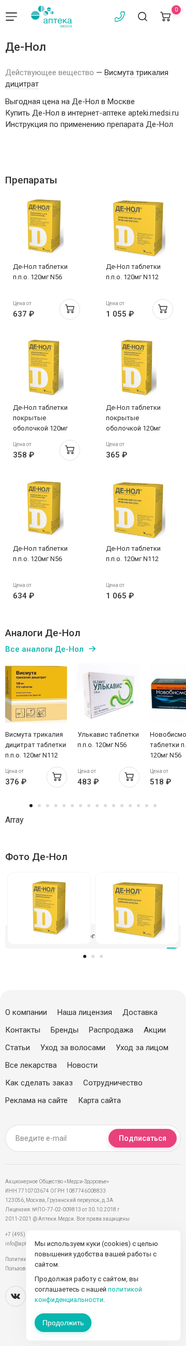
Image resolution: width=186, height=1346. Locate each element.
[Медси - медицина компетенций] (51, 16)
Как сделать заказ (39, 1082)
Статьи (17, 1047)
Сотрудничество (113, 1082)
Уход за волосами (72, 1047)
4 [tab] (55, 805)
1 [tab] (31, 805)
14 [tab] (138, 805)
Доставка (140, 1012)
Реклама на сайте (36, 1100)
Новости (82, 1065)
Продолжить (63, 1323)
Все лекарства (31, 1065)
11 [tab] (113, 805)
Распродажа (111, 1030)
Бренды (65, 1030)
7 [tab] (80, 805)
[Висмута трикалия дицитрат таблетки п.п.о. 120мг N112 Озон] (36, 694)
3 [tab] (47, 805)
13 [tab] (130, 805)
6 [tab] (72, 805)
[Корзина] (165, 16)
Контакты (22, 1030)
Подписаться (142, 1138)
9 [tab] (97, 805)
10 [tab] (105, 805)
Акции (155, 1030)
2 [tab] (39, 805)
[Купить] (69, 309)
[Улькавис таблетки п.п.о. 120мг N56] (109, 694)
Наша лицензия (84, 1012)
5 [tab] (64, 805)
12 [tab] (121, 805)
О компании (26, 1012)
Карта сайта (99, 1100)
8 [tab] (88, 805)
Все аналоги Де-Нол (44, 649)
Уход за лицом (142, 1047)
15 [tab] (146, 805)
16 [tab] (155, 805)
